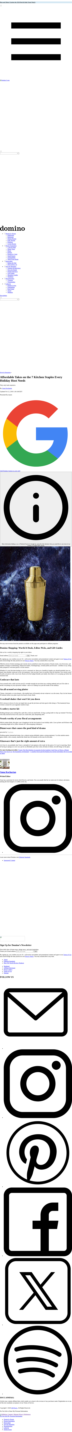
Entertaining (11, 287)
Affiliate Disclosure (9, 968)
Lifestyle (8, 284)
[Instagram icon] (38, 1117)
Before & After (12, 263)
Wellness (10, 292)
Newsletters (3, 295)
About (6, 959)
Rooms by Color (12, 254)
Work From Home (13, 259)
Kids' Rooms (11, 240)
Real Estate (11, 289)
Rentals (10, 252)
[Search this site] (36, 225)
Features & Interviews (14, 268)
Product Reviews (13, 271)
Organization (11, 282)
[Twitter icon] (38, 1325)
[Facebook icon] (38, 1256)
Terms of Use (67, 659)
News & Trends (12, 270)
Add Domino (10, 471)
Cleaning (10, 280)
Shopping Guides (13, 275)
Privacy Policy (29, 660)
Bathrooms (11, 235)
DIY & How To (12, 264)
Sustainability (11, 257)
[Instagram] (38, 852)
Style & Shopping (11, 266)
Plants (9, 251)
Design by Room (11, 233)
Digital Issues (8, 1429)
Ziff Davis (14, 1408)
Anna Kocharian (7, 388)
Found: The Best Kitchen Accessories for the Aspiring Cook (36, 750)
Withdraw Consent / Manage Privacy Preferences (16, 1414)
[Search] (18, 153)
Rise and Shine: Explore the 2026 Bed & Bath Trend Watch (17, 2)
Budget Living (12, 285)
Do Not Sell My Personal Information (11, 1416)
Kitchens (10, 242)
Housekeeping (10, 278)
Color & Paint (12, 247)
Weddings (10, 277)
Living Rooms (12, 244)
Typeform (10, 732)
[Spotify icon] (38, 1394)
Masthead (6, 966)
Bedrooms (11, 237)
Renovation (9, 261)
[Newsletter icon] (38, 1048)
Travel (9, 290)
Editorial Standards (24, 857)
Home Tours (11, 249)
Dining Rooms (12, 239)
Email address (4, 655)
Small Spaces (11, 256)
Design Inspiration (11, 246)
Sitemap (6, 973)
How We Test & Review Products (14, 963)
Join (28, 655)
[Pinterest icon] (38, 1186)
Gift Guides (11, 273)
